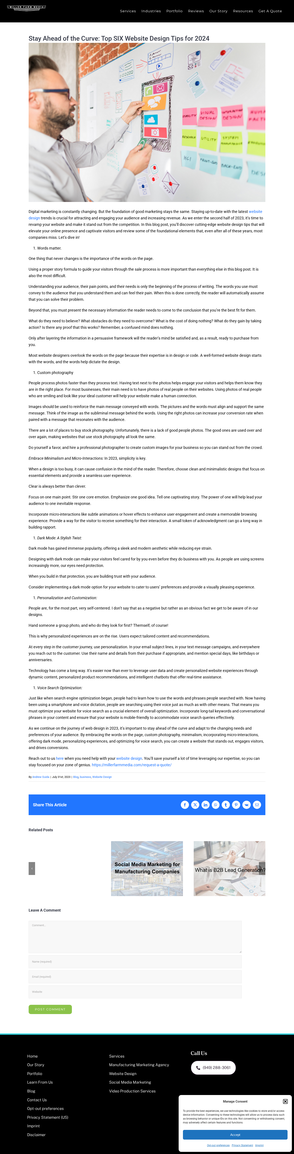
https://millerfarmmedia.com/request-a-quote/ (132, 765)
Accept (235, 1135)
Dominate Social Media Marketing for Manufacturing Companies (147, 868)
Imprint (259, 1145)
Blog (76, 777)
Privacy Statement (242, 1145)
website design (129, 758)
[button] (285, 1101)
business (85, 777)
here (60, 758)
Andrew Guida (40, 777)
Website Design (102, 777)
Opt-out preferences (218, 1145)
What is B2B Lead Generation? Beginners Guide (229, 868)
